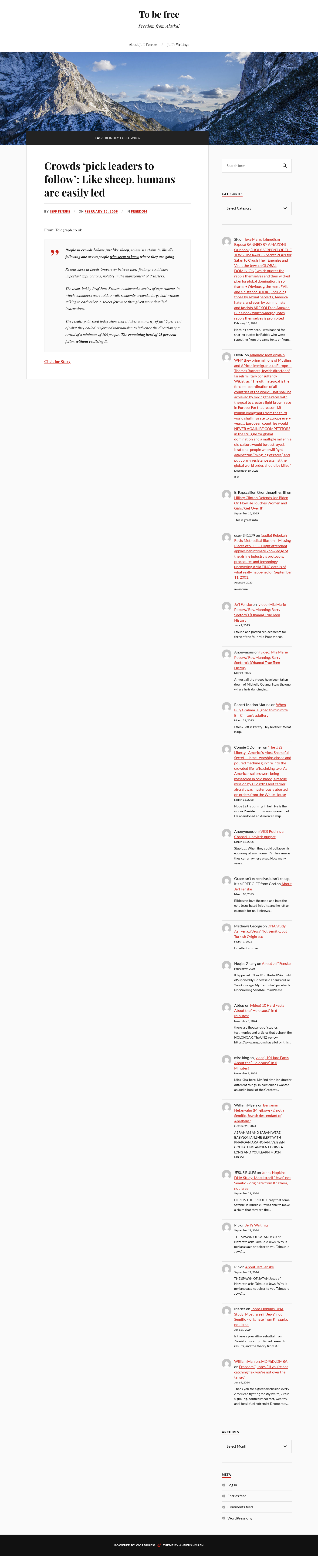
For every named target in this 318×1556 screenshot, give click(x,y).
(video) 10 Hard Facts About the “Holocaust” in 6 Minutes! (259, 1010)
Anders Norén (191, 1545)
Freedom (139, 211)
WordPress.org (239, 1518)
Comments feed (240, 1507)
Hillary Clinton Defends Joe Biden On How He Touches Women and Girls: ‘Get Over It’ (261, 502)
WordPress (146, 1545)
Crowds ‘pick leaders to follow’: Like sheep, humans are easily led (109, 179)
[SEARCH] (285, 166)
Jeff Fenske (60, 211)
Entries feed (237, 1495)
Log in (232, 1485)
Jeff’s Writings (178, 44)
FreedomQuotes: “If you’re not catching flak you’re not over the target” (261, 1371)
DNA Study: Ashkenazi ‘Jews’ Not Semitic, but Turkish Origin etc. (260, 931)
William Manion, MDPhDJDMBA (261, 1361)
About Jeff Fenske (143, 44)
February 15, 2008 (101, 211)
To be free (159, 14)
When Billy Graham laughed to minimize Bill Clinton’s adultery (261, 709)
